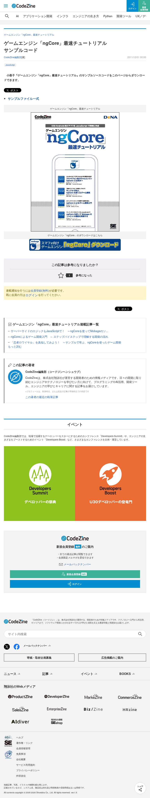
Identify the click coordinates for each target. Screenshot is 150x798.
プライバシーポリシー (28, 770)
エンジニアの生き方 (86, 16)
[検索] (7, 16)
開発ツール (124, 16)
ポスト (14, 90)
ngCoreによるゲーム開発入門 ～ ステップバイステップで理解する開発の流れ (59, 337)
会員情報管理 (23, 748)
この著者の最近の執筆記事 (41, 397)
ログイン (31, 295)
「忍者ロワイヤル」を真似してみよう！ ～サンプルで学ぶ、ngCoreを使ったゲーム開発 (66, 342)
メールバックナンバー (77, 564)
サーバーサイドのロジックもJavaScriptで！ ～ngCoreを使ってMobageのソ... (59, 331)
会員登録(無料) (40, 290)
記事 (45, 673)
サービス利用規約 (25, 764)
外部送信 (21, 775)
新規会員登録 (76, 574)
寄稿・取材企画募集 (39, 657)
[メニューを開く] (6, 6)
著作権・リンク (24, 742)
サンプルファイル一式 (23, 98)
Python (107, 16)
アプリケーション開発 (37, 16)
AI (17, 16)
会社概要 (21, 759)
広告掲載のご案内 (112, 657)
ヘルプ (19, 737)
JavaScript (10, 65)
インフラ (62, 16)
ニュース (10, 673)
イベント (87, 673)
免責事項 (21, 753)
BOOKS (125, 673)
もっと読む (15, 346)
